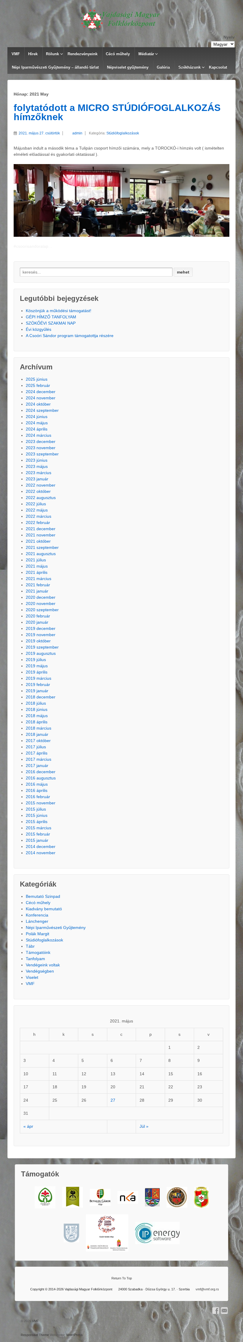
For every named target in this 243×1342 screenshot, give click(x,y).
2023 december (40, 441)
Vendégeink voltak (43, 965)
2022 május (37, 510)
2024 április (36, 429)
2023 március (38, 472)
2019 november (40, 634)
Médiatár (146, 54)
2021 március (38, 578)
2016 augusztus (41, 778)
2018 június (36, 709)
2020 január (37, 622)
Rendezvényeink (82, 54)
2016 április (36, 790)
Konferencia (37, 915)
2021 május (37, 566)
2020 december (40, 597)
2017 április (36, 753)
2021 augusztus (41, 553)
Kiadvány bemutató (44, 908)
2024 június (36, 416)
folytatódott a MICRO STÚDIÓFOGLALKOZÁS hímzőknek (117, 112)
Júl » (144, 1126)
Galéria (163, 67)
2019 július (36, 659)
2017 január (37, 765)
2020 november (40, 603)
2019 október (38, 641)
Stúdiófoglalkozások (122, 133)
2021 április (36, 572)
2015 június (36, 815)
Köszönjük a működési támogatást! (58, 310)
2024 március (38, 435)
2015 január (37, 840)
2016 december (40, 771)
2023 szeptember (42, 454)
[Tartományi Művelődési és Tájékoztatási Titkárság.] (152, 1197)
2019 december (40, 628)
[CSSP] (107, 1233)
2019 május (37, 665)
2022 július (36, 503)
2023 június (36, 460)
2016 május (37, 784)
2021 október (38, 541)
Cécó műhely (118, 54)
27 (113, 1100)
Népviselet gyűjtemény (127, 67)
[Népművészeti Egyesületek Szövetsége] (72, 1197)
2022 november (40, 485)
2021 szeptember (42, 547)
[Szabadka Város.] (177, 1197)
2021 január (37, 591)
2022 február (38, 522)
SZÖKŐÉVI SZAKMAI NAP (51, 323)
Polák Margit (37, 933)
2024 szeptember (42, 410)
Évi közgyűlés (38, 329)
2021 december (40, 528)
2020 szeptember (42, 609)
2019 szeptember (42, 647)
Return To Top (121, 1278)
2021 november (40, 535)
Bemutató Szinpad (43, 896)
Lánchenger (37, 921)
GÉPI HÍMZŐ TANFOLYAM (51, 317)
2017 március (38, 759)
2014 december (40, 846)
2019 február (38, 684)
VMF (16, 54)
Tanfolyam (35, 958)
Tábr (30, 946)
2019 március (38, 678)
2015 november (40, 803)
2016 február (38, 796)
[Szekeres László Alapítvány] (45, 1197)
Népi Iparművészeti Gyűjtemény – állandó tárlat (55, 67)
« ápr (28, 1126)
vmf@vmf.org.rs (207, 1289)
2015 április (36, 821)
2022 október (38, 491)
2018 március (38, 728)
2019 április (36, 672)
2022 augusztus (41, 497)
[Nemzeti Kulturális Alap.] (127, 1197)
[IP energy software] (157, 1233)
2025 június (36, 379)
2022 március (38, 516)
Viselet (32, 977)
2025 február (38, 385)
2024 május (37, 422)
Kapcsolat (218, 67)
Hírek (33, 54)
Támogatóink (38, 952)
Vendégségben (40, 971)
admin (77, 133)
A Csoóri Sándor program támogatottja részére (69, 335)
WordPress (74, 1335)
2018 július (36, 703)
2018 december (40, 697)
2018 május (37, 715)
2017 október (38, 740)
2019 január (37, 690)
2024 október (38, 404)
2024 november (40, 398)
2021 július (36, 560)
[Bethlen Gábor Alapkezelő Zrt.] (100, 1197)
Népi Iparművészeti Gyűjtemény (56, 927)
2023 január (37, 479)
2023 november (40, 447)
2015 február (38, 834)
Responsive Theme (35, 1335)
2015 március (38, 827)
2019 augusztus (41, 653)
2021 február (38, 584)
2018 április (36, 722)
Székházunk (189, 67)
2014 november (40, 852)
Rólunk (52, 54)
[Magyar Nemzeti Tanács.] (201, 1197)
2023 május (37, 466)
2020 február (38, 616)
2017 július (36, 746)
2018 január (37, 734)
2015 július (36, 809)
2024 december (40, 391)
